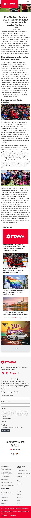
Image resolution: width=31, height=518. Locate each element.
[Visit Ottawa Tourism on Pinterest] (10, 373)
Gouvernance (4, 497)
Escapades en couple (22, 411)
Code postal (4, 402)
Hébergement (4, 479)
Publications (4, 500)
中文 (18, 506)
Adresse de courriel (7, 395)
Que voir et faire (5, 476)
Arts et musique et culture (7, 415)
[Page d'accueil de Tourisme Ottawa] (9, 4)
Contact (3, 506)
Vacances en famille (8, 411)
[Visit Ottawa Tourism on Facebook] (3, 373)
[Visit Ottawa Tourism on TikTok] (18, 373)
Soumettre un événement (7, 485)
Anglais (4, 424)
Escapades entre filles (8, 413)
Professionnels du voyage (23, 473)
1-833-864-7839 (23, 367)
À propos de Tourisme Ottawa (6, 493)
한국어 (18, 503)
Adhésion (19, 483)
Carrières (3, 503)
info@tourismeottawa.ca (8, 369)
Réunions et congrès (22, 470)
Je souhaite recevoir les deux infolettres (12, 427)
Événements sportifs (22, 415)
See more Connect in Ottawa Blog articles (15, 317)
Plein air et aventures (22, 413)
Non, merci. (13, 515)
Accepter (4, 515)
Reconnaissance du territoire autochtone (6, 472)
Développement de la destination (22, 477)
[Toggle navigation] (28, 2)
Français (5, 425)
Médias (18, 481)
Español (19, 494)
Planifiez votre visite (6, 482)
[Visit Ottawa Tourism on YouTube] (14, 373)
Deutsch (19, 491)
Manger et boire (7, 418)
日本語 (18, 500)
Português (19, 497)
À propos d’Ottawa (6, 469)
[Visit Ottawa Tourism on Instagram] (6, 373)
